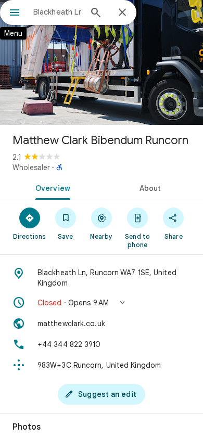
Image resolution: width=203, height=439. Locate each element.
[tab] (50, 187)
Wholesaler (31, 167)
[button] (101, 302)
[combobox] (57, 12)
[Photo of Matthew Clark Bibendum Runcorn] (101, 62)
